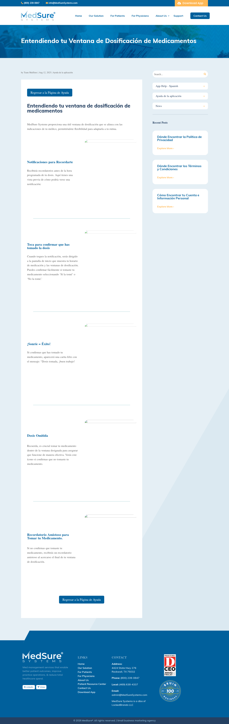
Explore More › (165, 148)
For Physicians (140, 15)
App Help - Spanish (180, 86)
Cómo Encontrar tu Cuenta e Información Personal (178, 196)
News (180, 106)
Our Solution (96, 15)
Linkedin (29, 687)
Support (178, 15)
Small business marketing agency (136, 720)
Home (78, 15)
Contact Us (200, 15)
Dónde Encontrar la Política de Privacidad (179, 138)
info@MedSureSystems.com (63, 3)
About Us (161, 15)
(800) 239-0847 (31, 3)
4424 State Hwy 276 (124, 667)
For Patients (117, 15)
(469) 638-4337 (128, 684)
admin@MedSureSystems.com (129, 694)
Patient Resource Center (92, 684)
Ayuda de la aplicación (63, 72)
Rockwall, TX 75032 (123, 671)
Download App (193, 3)
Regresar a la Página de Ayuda (50, 92)
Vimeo (42, 687)
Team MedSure (30, 72)
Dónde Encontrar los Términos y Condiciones (179, 167)
